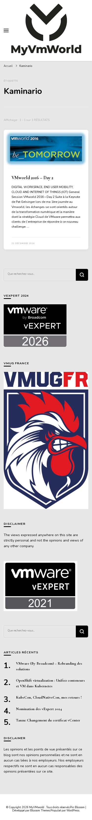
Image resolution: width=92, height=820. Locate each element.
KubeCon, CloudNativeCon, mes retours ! (49, 697)
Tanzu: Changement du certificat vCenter (48, 720)
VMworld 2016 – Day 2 (32, 177)
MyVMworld (37, 807)
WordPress (72, 810)
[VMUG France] (46, 440)
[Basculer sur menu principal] (6, 30)
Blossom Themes (40, 810)
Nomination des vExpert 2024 (39, 709)
